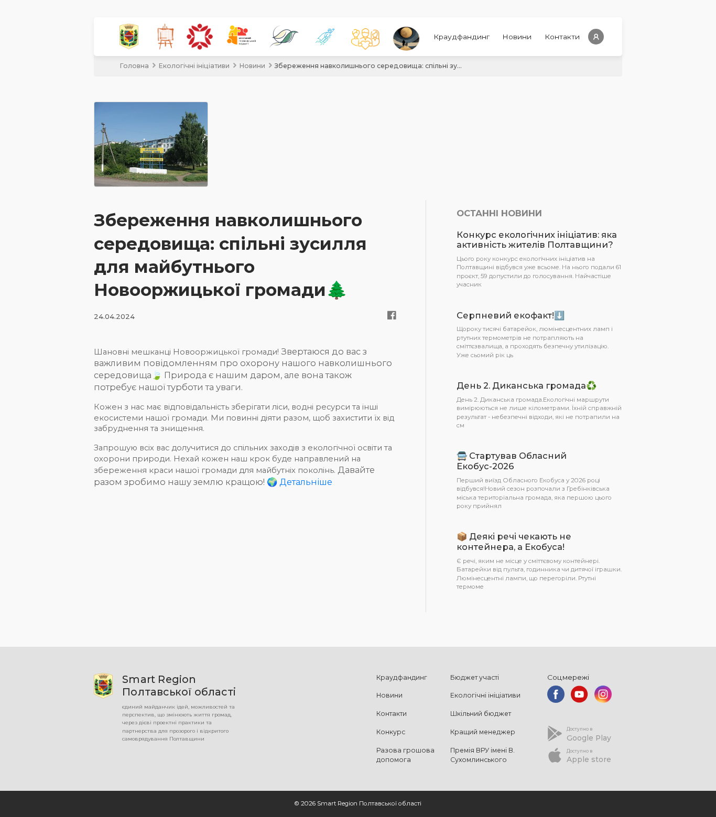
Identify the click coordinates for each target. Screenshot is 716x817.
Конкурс (390, 732)
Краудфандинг (461, 36)
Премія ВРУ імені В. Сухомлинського (482, 755)
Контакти (562, 36)
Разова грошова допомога (405, 755)
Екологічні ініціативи (194, 66)
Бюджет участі (474, 677)
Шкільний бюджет (480, 713)
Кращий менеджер (482, 732)
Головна (134, 66)
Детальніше (305, 482)
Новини (516, 36)
